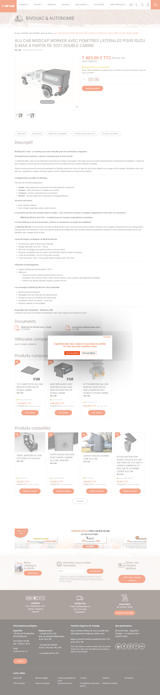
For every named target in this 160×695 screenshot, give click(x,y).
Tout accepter (72, 353)
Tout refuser (107, 337)
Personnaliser (88, 353)
